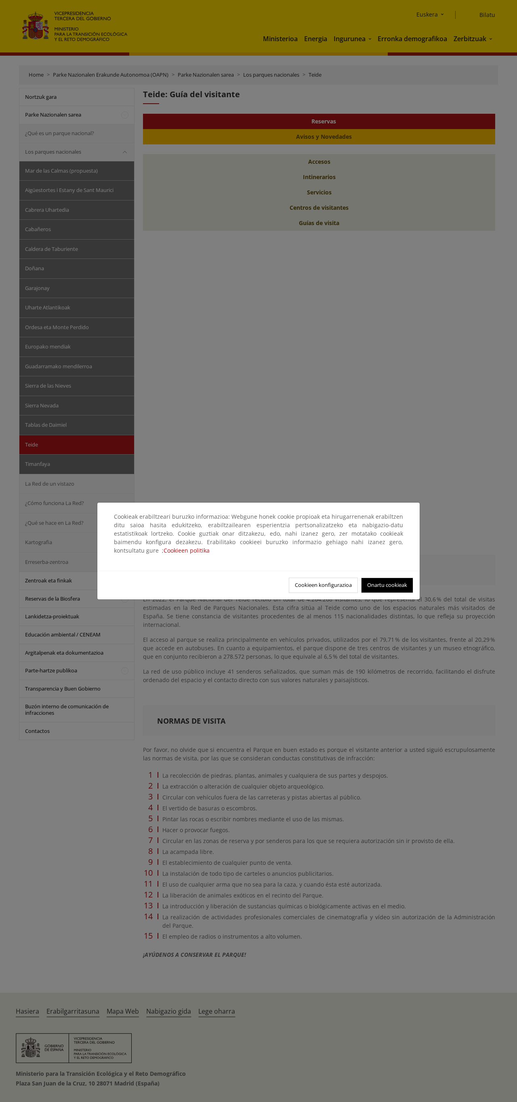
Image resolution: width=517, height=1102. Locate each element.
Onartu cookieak (387, 585)
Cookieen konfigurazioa (323, 585)
